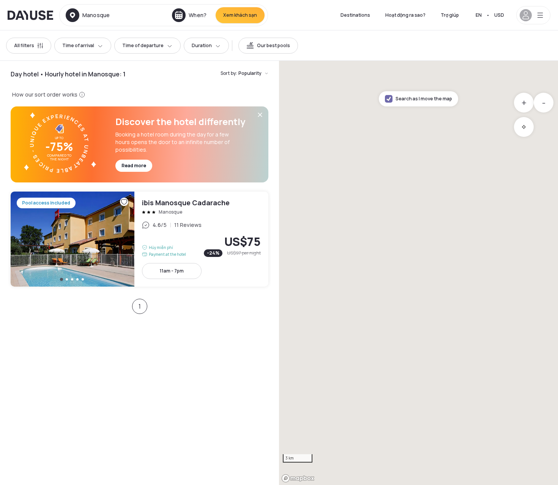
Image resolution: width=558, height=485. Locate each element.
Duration (202, 45)
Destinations (355, 15)
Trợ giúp (450, 15)
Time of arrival (78, 45)
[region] (418, 273)
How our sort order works (44, 94)
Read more (133, 165)
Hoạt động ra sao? (405, 15)
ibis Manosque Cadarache (139, 239)
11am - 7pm (172, 271)
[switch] (268, 46)
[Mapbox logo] (298, 478)
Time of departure (143, 45)
